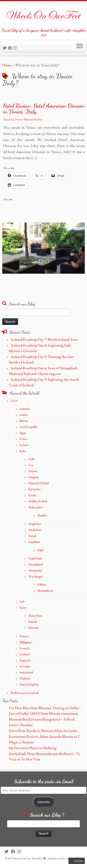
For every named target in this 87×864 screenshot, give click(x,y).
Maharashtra (35, 507)
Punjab (32, 536)
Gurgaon (33, 477)
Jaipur (40, 550)
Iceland (23, 445)
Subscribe (43, 802)
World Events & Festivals (24, 693)
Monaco (24, 636)
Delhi (31, 459)
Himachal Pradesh (38, 483)
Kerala (32, 495)
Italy (22, 601)
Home (7, 65)
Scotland (24, 654)
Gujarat (32, 471)
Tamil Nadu (35, 558)
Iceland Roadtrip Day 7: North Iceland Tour (44, 339)
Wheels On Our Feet (21, 858)
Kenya (23, 608)
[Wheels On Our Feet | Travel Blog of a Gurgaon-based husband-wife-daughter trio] (43, 14)
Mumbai (42, 515)
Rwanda (24, 648)
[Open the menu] (79, 46)
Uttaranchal (35, 570)
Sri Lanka (25, 666)
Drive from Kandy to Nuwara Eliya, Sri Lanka (43, 730)
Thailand (24, 678)
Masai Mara (35, 616)
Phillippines (25, 642)
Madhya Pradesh (37, 501)
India (22, 451)
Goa (30, 465)
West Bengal (35, 576)
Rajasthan (34, 542)
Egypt (22, 433)
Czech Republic (28, 427)
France (23, 439)
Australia (24, 409)
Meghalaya (34, 524)
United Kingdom (29, 684)
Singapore (25, 660)
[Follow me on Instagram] (15, 48)
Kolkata (41, 585)
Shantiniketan (45, 591)
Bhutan (23, 421)
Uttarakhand (35, 564)
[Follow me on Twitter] (5, 48)
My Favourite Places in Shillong (33, 747)
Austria (23, 415)
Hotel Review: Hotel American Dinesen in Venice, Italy (44, 108)
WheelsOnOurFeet (33, 119)
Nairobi (32, 622)
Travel (14, 401)
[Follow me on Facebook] (10, 48)
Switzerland (26, 672)
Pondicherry (35, 530)
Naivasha (33, 628)
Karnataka (34, 489)
